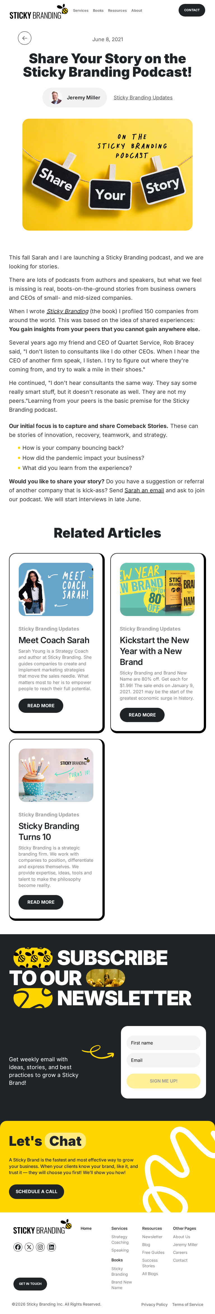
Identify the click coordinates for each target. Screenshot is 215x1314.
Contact (180, 1260)
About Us (181, 1236)
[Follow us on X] (29, 1247)
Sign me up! (163, 1081)
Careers (180, 1252)
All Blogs (150, 1273)
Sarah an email (144, 490)
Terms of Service (187, 1304)
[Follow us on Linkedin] (51, 1247)
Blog (146, 1244)
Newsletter (152, 1236)
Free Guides (153, 1252)
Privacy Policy (154, 1304)
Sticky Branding (119, 1271)
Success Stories (150, 1263)
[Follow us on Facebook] (17, 1247)
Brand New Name (121, 1285)
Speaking (120, 1250)
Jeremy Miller (185, 1244)
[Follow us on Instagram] (40, 1247)
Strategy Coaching (120, 1239)
